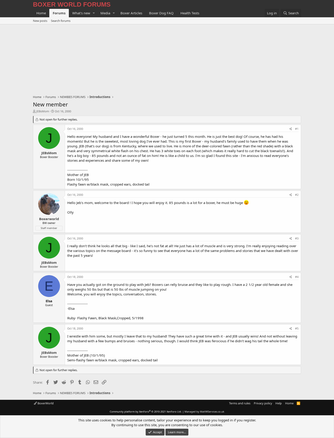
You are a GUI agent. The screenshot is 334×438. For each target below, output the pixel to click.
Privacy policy (263, 403)
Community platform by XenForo (146, 411)
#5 (297, 328)
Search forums (60, 21)
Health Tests (189, 13)
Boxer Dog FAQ (161, 13)
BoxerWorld (45, 403)
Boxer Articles (131, 13)
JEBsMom (42, 111)
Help (278, 403)
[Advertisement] (167, 58)
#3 (297, 238)
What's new (81, 13)
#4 (297, 277)
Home (41, 13)
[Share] (291, 129)
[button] (94, 13)
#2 (297, 195)
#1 (297, 129)
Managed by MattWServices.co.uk (204, 411)
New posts (40, 21)
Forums (59, 13)
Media (105, 13)
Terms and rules (239, 403)
